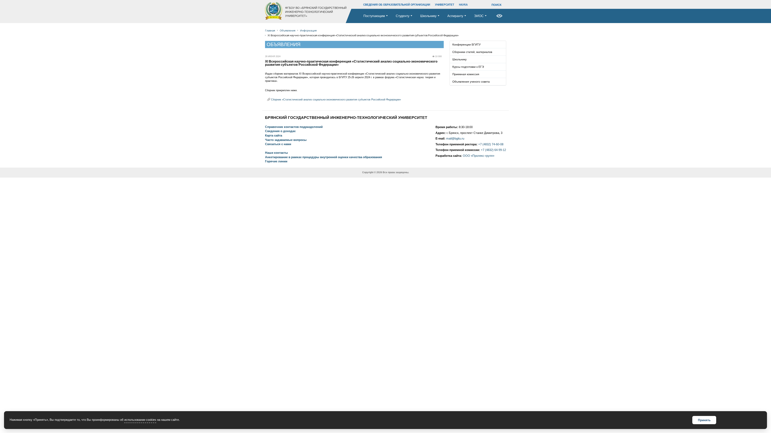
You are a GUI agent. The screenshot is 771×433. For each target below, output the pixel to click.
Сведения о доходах (280, 131)
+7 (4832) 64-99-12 (493, 150)
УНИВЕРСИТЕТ (444, 4)
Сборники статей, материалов (472, 52)
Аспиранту (455, 16)
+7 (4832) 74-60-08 (490, 144)
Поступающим (374, 16)
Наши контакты (276, 152)
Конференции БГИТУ (466, 44)
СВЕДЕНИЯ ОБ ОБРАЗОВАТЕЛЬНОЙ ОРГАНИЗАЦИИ (396, 4)
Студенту (402, 16)
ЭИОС (479, 16)
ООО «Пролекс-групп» (478, 155)
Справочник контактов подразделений (294, 126)
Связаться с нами (278, 144)
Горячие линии (276, 161)
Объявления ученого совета (471, 81)
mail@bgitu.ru (455, 138)
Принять (704, 420)
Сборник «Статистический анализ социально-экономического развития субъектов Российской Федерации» (336, 99)
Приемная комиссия (465, 74)
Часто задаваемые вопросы (286, 140)
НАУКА (463, 4)
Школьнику (428, 16)
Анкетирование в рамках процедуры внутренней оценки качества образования (323, 157)
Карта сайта (273, 135)
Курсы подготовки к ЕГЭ (468, 66)
